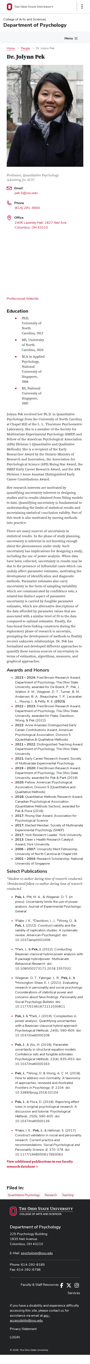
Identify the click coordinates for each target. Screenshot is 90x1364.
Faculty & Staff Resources (40, 1284)
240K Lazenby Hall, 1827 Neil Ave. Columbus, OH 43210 (41, 225)
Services (74, 1293)
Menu (68, 38)
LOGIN (15, 1337)
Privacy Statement (23, 1329)
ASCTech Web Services (67, 1358)
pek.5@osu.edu (26, 193)
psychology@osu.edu (37, 1253)
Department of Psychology (35, 1227)
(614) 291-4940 (27, 208)
